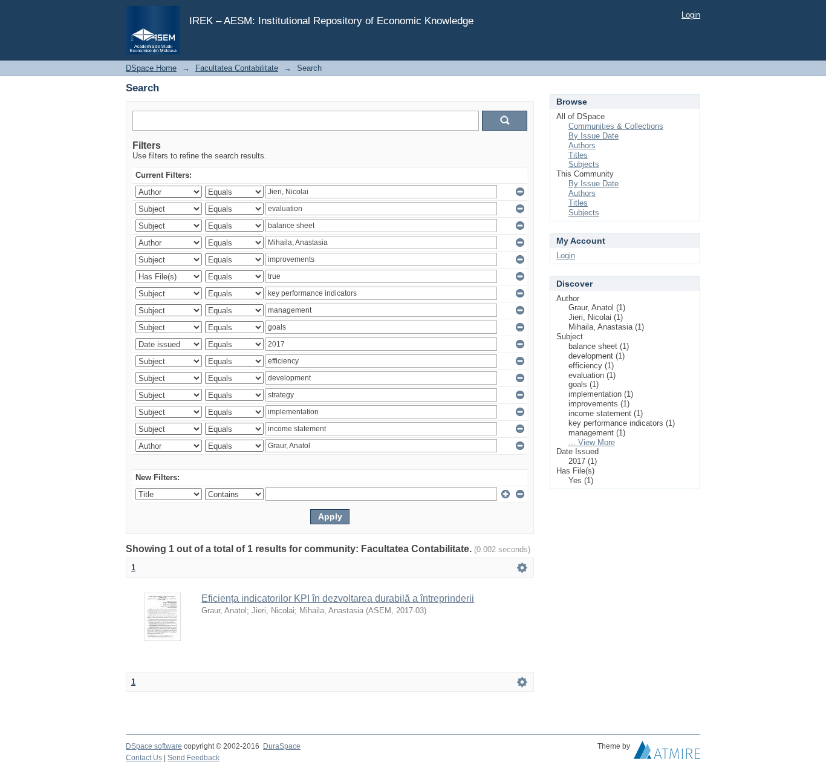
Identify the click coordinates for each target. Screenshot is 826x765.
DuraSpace (282, 746)
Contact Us (144, 758)
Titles (578, 155)
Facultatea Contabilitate (236, 68)
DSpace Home (151, 68)
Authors (582, 145)
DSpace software (154, 746)
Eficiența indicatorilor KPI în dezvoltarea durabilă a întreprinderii (337, 598)
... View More (591, 442)
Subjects (583, 164)
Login (690, 14)
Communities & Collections (615, 126)
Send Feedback (193, 758)
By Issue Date (593, 135)
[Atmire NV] (667, 753)
